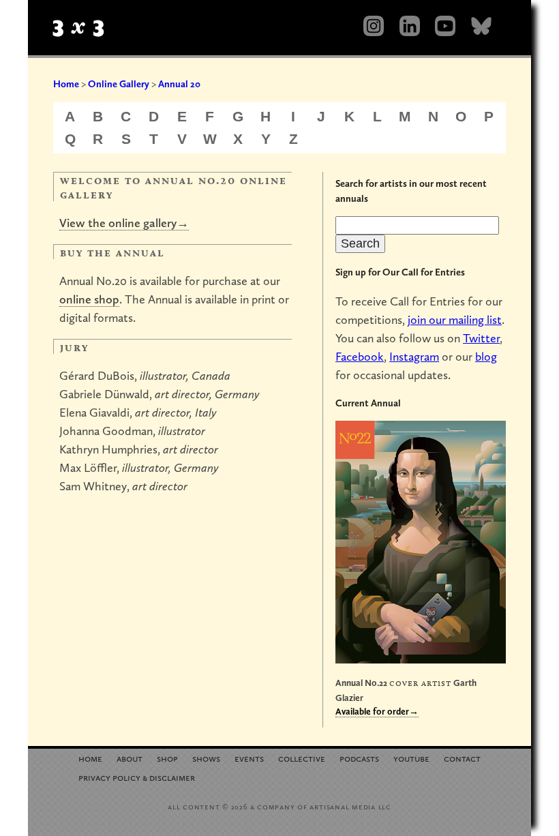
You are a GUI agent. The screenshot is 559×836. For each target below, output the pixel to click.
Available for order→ (377, 711)
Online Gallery (118, 84)
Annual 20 (179, 84)
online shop (89, 299)
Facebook (359, 356)
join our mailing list (455, 319)
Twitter (481, 338)
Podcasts (359, 758)
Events (249, 758)
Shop (167, 758)
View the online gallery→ (124, 222)
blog (486, 356)
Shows (206, 758)
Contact (462, 758)
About (129, 758)
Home (66, 84)
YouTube (411, 758)
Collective (301, 758)
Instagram (414, 356)
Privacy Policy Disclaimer (136, 777)
